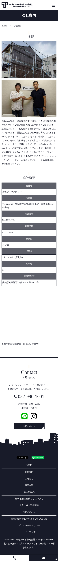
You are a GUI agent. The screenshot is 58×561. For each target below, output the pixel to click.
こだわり (29, 478)
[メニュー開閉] (53, 5)
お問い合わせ (29, 426)
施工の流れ (29, 492)
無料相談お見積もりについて (29, 499)
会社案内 (29, 472)
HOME (4, 26)
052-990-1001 (8, 220)
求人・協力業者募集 (29, 505)
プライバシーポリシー (29, 525)
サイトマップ (29, 532)
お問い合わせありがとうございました (29, 519)
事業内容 (29, 485)
